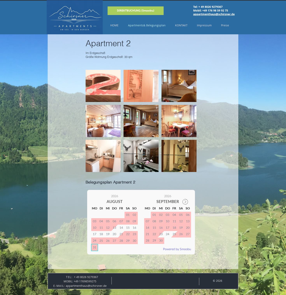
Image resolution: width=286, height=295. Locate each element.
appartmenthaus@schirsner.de (214, 14)
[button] (103, 86)
